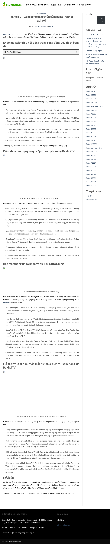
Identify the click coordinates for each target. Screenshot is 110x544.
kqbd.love (66, 525)
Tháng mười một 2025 (94, 106)
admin (51, 26)
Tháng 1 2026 (91, 99)
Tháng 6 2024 (91, 167)
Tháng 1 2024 (91, 185)
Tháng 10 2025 (91, 110)
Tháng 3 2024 (91, 178)
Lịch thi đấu (70, 5)
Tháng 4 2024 (91, 174)
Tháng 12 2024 (91, 144)
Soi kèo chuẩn (84, 5)
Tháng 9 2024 (91, 155)
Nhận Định (90, 196)
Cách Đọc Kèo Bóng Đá (94, 35)
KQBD (53, 5)
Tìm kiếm (89, 14)
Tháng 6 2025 (91, 125)
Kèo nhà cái (44, 5)
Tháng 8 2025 (91, 118)
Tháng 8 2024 (91, 159)
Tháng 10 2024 (91, 152)
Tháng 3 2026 (91, 91)
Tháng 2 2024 (91, 182)
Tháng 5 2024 (91, 170)
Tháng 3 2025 (91, 136)
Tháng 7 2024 (91, 163)
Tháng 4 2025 (91, 133)
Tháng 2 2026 (91, 95)
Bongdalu (31, 5)
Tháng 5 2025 (91, 129)
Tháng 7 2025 (91, 121)
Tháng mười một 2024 (94, 148)
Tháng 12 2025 (91, 102)
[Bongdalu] (12, 5)
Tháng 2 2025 (91, 140)
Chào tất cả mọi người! (94, 51)
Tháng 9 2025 (91, 114)
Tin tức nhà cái (41, 13)
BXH (60, 5)
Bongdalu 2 (6, 520)
